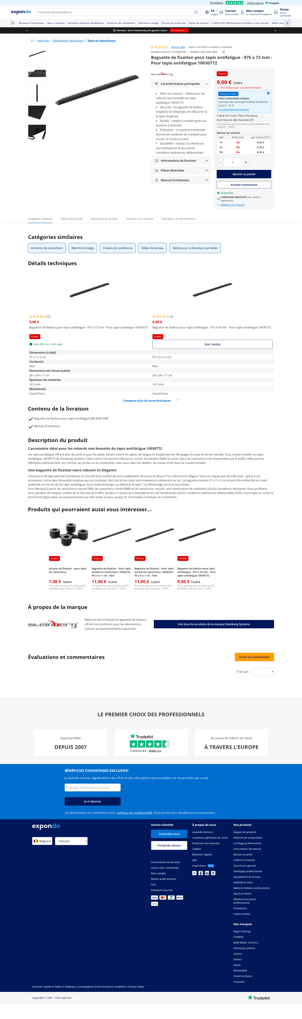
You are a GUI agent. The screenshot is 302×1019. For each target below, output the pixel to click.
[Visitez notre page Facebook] (201, 874)
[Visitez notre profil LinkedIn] (207, 874)
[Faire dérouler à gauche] (26, 30)
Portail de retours (169, 845)
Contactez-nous (169, 834)
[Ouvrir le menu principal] (12, 23)
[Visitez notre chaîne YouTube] (194, 874)
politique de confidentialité (134, 813)
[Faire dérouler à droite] (275, 30)
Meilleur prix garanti (233, 204)
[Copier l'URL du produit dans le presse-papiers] (223, 52)
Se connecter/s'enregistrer (233, 109)
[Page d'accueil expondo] (32, 40)
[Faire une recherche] (196, 12)
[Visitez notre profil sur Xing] (213, 874)
